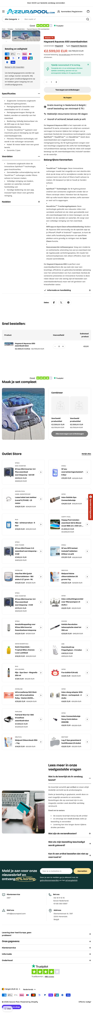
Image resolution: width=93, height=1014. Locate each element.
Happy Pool (66, 517)
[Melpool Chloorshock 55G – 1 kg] (9, 742)
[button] (90, 507)
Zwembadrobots (20, 29)
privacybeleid (71, 880)
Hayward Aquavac (79, 46)
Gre (62, 644)
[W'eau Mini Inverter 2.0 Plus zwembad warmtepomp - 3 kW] (9, 602)
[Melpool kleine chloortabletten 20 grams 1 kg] (55, 577)
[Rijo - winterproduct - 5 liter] (9, 524)
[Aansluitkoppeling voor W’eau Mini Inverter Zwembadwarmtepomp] (9, 627)
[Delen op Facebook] (54, 302)
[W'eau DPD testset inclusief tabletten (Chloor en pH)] (55, 551)
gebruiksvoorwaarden (49, 880)
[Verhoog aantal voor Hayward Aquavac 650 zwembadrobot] (63, 346)
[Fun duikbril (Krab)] (55, 673)
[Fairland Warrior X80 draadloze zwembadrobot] (9, 719)
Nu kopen (67, 98)
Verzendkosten (64, 55)
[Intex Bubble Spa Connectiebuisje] (55, 499)
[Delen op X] (61, 302)
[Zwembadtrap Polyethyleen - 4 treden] (55, 650)
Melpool (64, 570)
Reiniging (10, 29)
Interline (18, 570)
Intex (63, 494)
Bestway (64, 737)
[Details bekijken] (41, 472)
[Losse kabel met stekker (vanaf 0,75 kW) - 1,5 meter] (9, 499)
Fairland (18, 711)
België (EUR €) (11, 989)
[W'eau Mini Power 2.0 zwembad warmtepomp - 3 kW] (9, 551)
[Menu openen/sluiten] (3, 11)
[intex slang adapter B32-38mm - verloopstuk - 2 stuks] (55, 695)
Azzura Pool (20, 491)
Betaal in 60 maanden (14, 67)
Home (3, 29)
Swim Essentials (21, 644)
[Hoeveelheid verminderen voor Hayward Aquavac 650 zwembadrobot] (55, 346)
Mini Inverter (20, 466)
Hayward (59, 46)
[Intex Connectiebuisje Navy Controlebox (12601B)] (55, 719)
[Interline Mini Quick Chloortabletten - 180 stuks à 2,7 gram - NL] (9, 577)
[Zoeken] (87, 19)
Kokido (64, 621)
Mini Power (19, 545)
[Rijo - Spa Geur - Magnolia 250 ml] (9, 673)
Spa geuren (19, 669)
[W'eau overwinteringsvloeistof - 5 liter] (55, 472)
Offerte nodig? (85, 1002)
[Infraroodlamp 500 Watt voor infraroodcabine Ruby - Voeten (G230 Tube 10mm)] (9, 695)
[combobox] (46, 19)
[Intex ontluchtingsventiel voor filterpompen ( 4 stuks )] (55, 602)
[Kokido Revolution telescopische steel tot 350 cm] (55, 627)
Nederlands (28, 989)
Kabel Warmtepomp (23, 494)
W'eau (17, 463)
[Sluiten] (88, 64)
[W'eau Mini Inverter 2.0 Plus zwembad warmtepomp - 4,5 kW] (9, 472)
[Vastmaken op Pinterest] (68, 302)
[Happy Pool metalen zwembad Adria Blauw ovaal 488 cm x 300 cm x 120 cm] (55, 524)
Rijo (16, 519)
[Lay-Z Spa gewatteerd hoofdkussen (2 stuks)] (55, 742)
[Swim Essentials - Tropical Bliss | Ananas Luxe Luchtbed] (9, 650)
